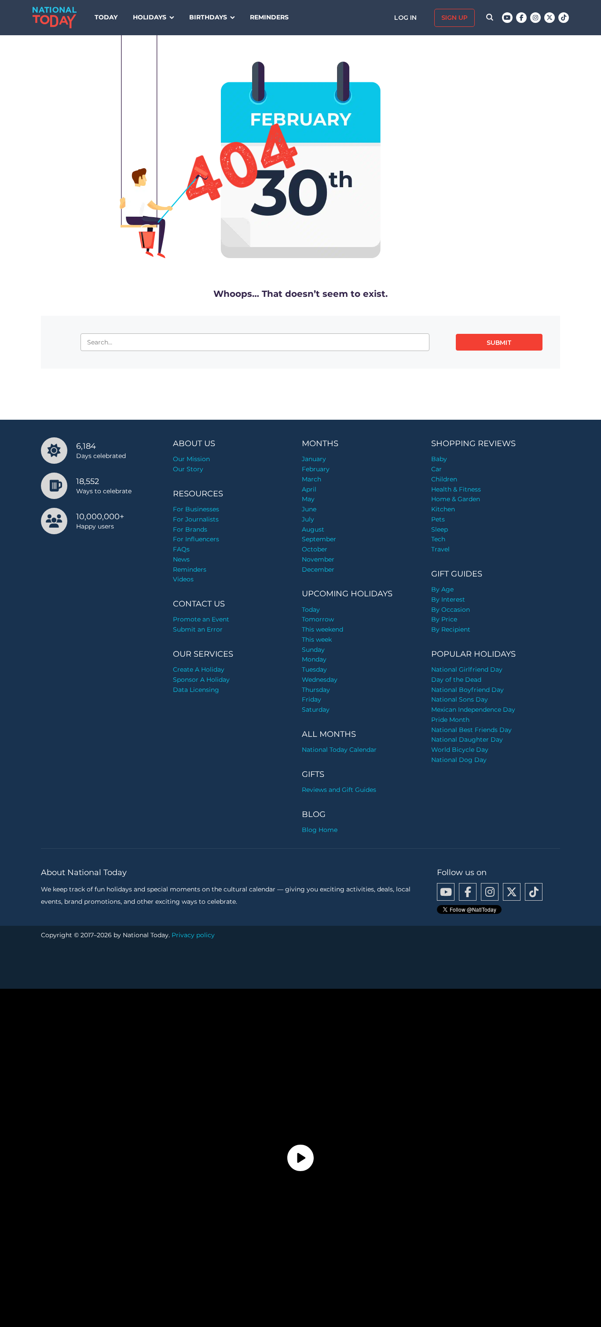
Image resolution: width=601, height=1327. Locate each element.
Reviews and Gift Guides (339, 790)
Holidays (149, 17)
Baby (439, 459)
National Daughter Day (467, 739)
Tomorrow (318, 619)
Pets (438, 519)
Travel (440, 549)
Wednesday (319, 680)
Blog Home (319, 830)
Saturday (316, 709)
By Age (442, 589)
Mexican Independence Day (473, 709)
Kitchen (443, 509)
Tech (438, 539)
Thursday (316, 690)
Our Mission (191, 459)
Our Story (188, 469)
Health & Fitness (456, 489)
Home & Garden (455, 499)
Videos (183, 579)
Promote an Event (201, 619)
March (311, 479)
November (318, 559)
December (318, 569)
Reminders (269, 17)
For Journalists (196, 519)
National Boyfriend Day (467, 690)
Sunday (313, 650)
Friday (311, 699)
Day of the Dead (456, 680)
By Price (444, 619)
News (181, 559)
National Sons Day (459, 699)
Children (444, 479)
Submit (499, 343)
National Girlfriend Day (466, 669)
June (309, 509)
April (309, 489)
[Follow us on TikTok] (563, 17)
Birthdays (208, 17)
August (313, 529)
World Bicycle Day (459, 750)
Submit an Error (198, 629)
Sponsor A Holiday (201, 680)
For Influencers (196, 539)
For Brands (190, 529)
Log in (406, 18)
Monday (314, 659)
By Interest (448, 599)
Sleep (439, 529)
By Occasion (450, 610)
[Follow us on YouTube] (507, 17)
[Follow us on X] (549, 17)
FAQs (181, 549)
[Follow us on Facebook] (521, 17)
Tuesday (314, 669)
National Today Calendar (339, 750)
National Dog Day (459, 760)
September (319, 539)
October (314, 549)
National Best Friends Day (471, 730)
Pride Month (450, 720)
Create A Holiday (198, 669)
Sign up (454, 18)
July (308, 519)
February (316, 469)
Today (106, 17)
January (314, 459)
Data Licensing (196, 690)
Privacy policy (193, 935)
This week (317, 639)
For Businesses (196, 509)
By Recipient (450, 629)
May (308, 499)
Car (436, 469)
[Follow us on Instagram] (535, 17)
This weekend (322, 629)
